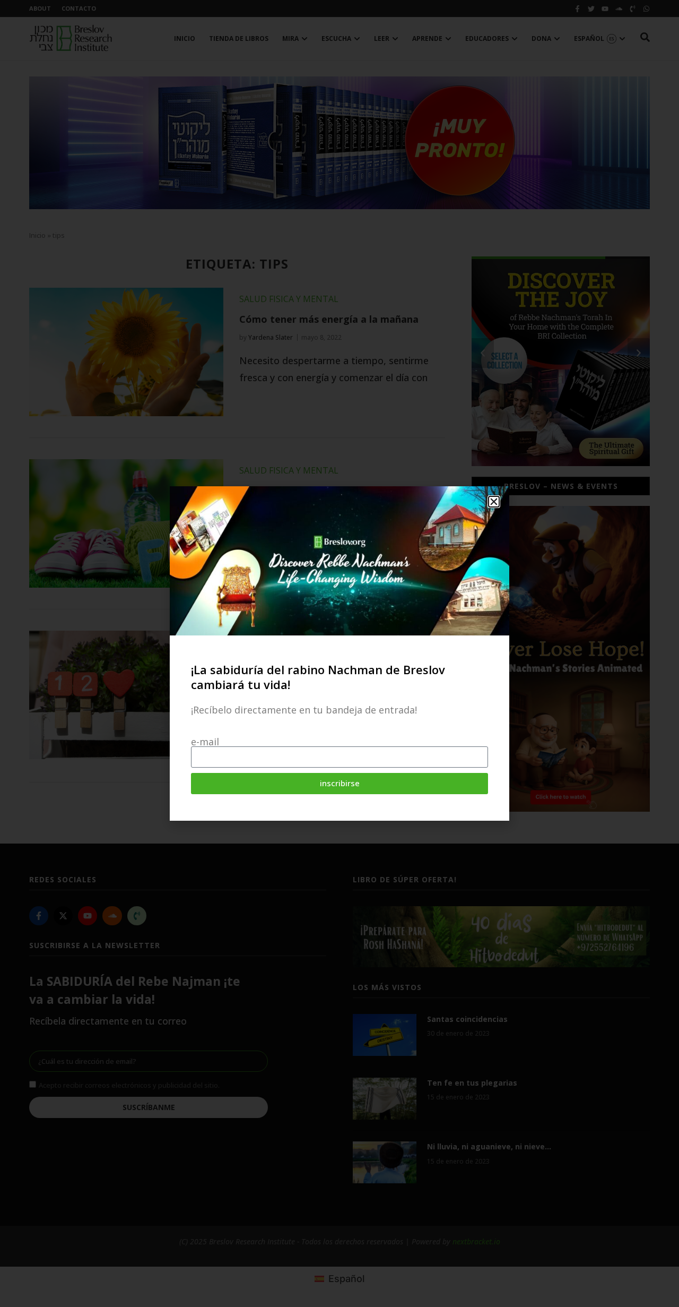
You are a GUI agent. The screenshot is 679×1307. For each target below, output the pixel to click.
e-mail (205, 741)
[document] (339, 653)
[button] (494, 501)
